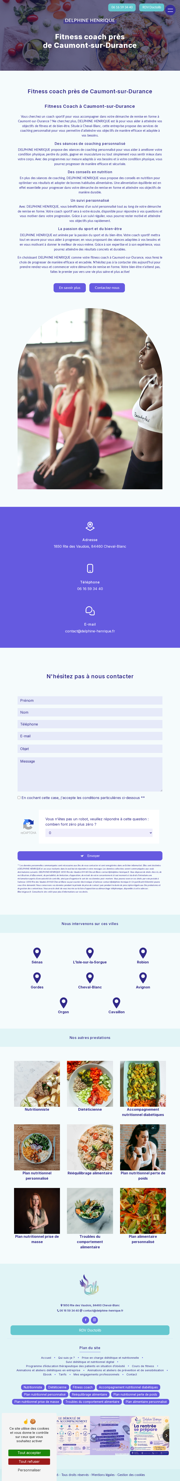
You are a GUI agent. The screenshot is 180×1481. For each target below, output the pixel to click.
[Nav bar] (170, 10)
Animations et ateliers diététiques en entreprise (48, 1370)
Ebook (47, 1374)
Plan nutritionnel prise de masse (36, 1402)
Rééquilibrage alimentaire (89, 1394)
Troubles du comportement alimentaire (92, 1402)
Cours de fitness (143, 1366)
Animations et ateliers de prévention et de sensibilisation (125, 1370)
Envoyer (93, 856)
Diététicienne (57, 1387)
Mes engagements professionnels (96, 1374)
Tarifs (63, 1374)
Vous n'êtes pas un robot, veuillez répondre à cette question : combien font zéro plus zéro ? (97, 821)
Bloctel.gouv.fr (24, 892)
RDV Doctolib (90, 1330)
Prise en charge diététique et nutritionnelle (110, 1357)
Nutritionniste (33, 1387)
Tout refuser (29, 1461)
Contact (131, 1374)
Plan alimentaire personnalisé (146, 1402)
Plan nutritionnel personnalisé (45, 1394)
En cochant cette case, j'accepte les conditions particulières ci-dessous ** (83, 797)
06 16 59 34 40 (90, 589)
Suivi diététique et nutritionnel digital (90, 1362)
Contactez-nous (107, 288)
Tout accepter (29, 1452)
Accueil (46, 1357)
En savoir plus (69, 288)
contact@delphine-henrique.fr (90, 631)
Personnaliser (29, 1470)
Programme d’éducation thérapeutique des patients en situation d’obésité (75, 1366)
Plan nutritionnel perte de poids (135, 1394)
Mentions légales (103, 1475)
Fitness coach (83, 1387)
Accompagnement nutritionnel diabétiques (128, 1387)
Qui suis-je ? (66, 1357)
